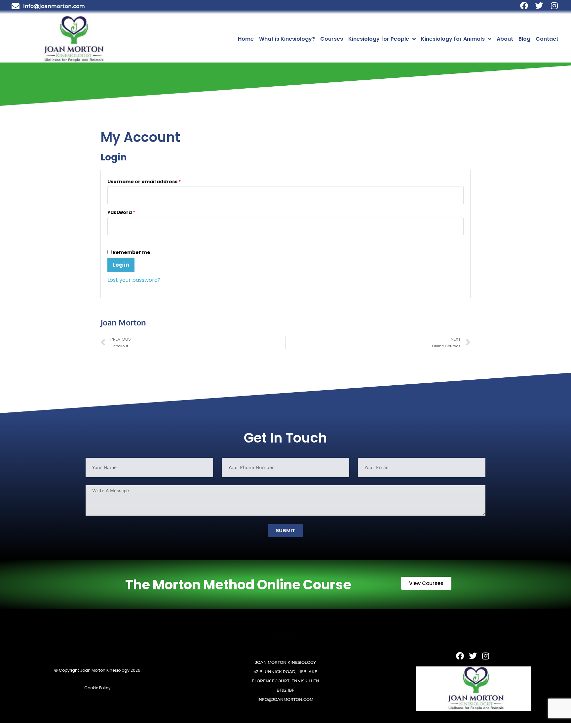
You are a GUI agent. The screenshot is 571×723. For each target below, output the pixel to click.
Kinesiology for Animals (453, 39)
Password (132, 211)
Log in (121, 265)
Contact (547, 39)
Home (246, 39)
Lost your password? (134, 280)
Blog (524, 39)
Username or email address (155, 181)
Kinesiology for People (378, 39)
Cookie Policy (97, 688)
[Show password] (109, 241)
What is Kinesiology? (287, 39)
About (505, 39)
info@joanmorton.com (285, 699)
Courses (331, 39)
